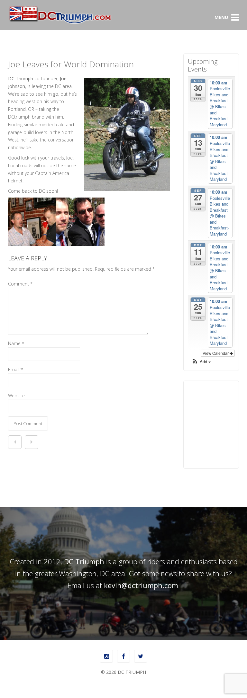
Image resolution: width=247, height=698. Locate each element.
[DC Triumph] (60, 23)
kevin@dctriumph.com (141, 585)
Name (16, 343)
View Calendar (216, 353)
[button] (201, 361)
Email (15, 369)
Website (16, 396)
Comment (20, 284)
